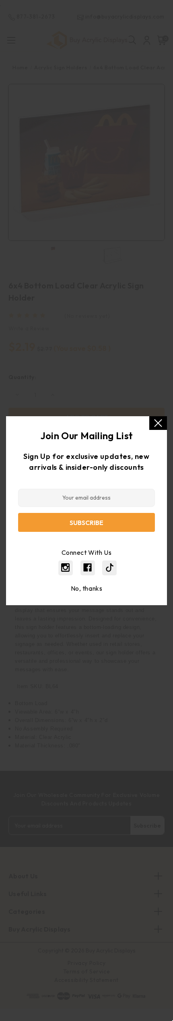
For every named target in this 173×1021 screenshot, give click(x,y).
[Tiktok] (109, 567)
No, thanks (87, 588)
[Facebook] (87, 567)
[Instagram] (65, 567)
